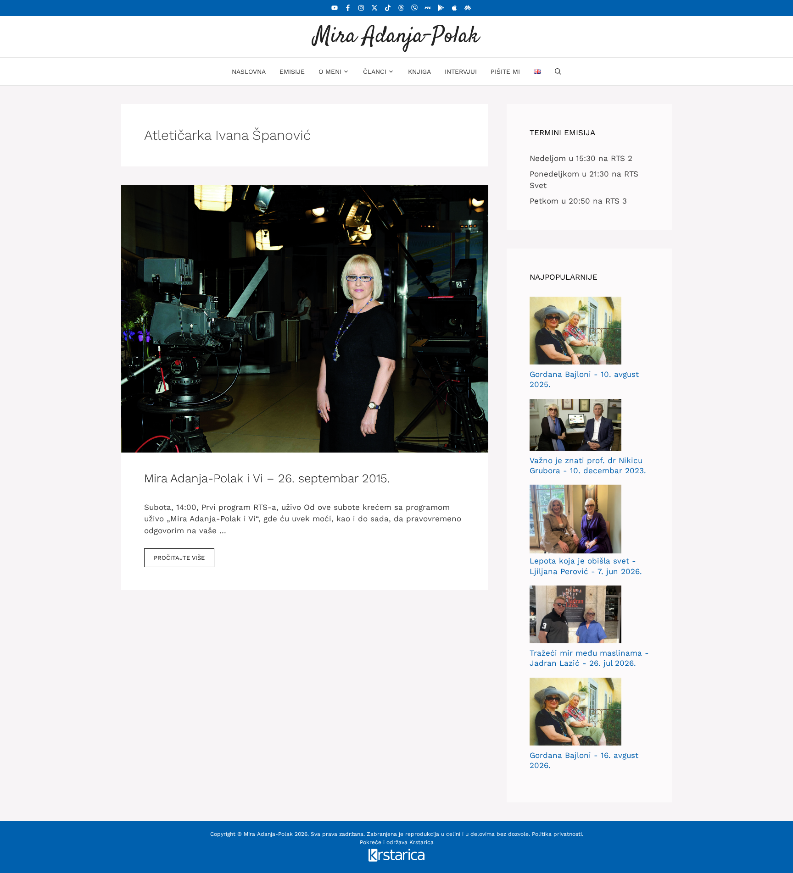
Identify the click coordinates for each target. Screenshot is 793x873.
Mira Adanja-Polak (396, 36)
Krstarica (421, 842)
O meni (329, 71)
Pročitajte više (179, 557)
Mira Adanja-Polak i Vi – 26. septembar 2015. (267, 478)
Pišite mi (505, 71)
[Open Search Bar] (558, 71)
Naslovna (249, 71)
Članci (374, 71)
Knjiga (419, 71)
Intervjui (461, 71)
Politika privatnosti (557, 834)
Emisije (292, 71)
